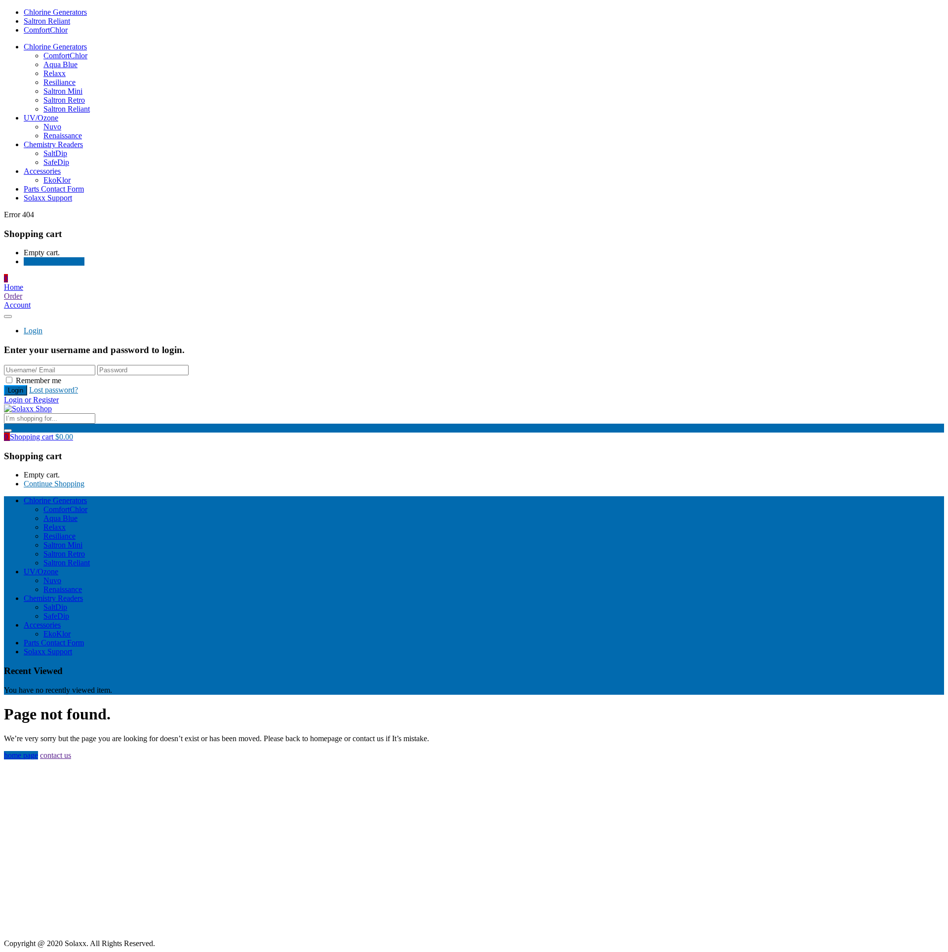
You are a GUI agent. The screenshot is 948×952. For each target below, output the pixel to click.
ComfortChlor (46, 30)
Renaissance (62, 135)
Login (33, 330)
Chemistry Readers (53, 144)
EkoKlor (57, 180)
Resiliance (59, 82)
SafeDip (56, 162)
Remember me (38, 380)
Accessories (42, 171)
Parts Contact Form (54, 189)
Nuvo (52, 126)
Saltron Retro (64, 100)
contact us (55, 755)
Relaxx (54, 73)
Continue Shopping (54, 261)
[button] (6, 278)
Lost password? (53, 390)
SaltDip (55, 153)
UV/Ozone (41, 118)
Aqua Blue (60, 64)
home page (21, 755)
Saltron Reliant (47, 21)
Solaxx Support (48, 198)
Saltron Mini (62, 91)
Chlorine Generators (55, 12)
